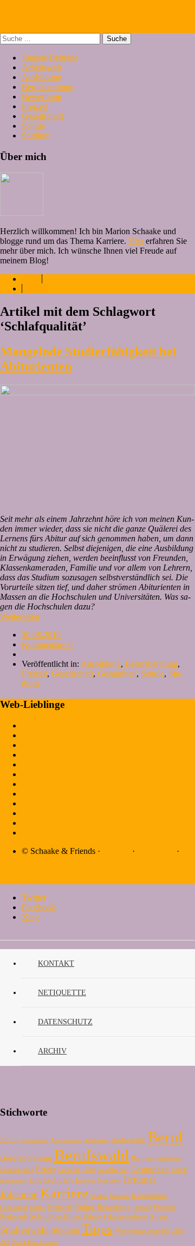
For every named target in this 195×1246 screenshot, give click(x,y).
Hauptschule (13, 1181)
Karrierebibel (44, 725)
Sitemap (116, 851)
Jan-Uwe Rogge (49, 774)
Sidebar (35, 288)
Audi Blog (40, 745)
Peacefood (39, 754)
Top (7, 879)
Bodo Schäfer (45, 764)
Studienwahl (24, 1229)
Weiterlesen (20, 616)
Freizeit (34, 106)
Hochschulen (51, 1180)
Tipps (97, 1228)
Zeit (5, 1241)
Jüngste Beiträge (50, 57)
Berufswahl (91, 1155)
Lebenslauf (14, 1207)
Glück (179, 1170)
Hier (136, 241)
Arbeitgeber (96, 1140)
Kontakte (119, 1196)
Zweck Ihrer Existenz (34, 1242)
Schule (33, 125)
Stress (159, 1216)
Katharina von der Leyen (64, 822)
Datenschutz (65, 1022)
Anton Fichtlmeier (53, 832)
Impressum (155, 851)
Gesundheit (117, 673)
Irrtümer (139, 1179)
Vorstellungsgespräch (142, 1231)
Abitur (9, 1140)
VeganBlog (41, 735)
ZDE (178, 1231)
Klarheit (99, 1196)
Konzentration (150, 1195)
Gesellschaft (42, 116)
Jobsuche (19, 1194)
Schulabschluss (55, 1216)
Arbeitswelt (41, 67)
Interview (109, 1180)
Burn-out (142, 1158)
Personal (165, 1207)
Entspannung (17, 1170)
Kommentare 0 (47, 644)
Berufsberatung (48, 86)
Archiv (52, 1051)
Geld (88, 1170)
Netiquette (62, 993)
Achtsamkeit (34, 1140)
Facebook (38, 907)
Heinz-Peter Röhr (52, 783)
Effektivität (169, 1159)
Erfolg (46, 1169)
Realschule (14, 1217)
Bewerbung (42, 96)
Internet (85, 1180)
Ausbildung (42, 77)
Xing (30, 917)
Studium (36, 135)
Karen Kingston (49, 803)
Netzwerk (60, 1207)
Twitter (34, 897)
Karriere (64, 1193)
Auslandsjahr (128, 1140)
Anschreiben (66, 1140)
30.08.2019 (41, 634)
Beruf (165, 1136)
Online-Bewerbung (103, 1207)
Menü (32, 278)
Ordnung (142, 1207)
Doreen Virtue (46, 813)
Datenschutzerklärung (59, 860)
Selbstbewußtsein (125, 1217)
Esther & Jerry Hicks (57, 793)
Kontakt (56, 963)
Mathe (38, 1207)
